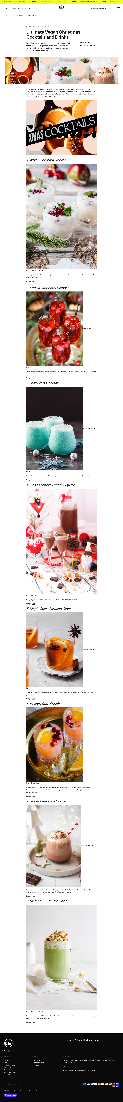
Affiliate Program (9, 1065)
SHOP (5, 8)
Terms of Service (9, 1070)
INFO (34, 8)
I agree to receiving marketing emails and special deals (80, 1070)
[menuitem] (7, 8)
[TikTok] (14, 1051)
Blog (5, 1062)
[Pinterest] (88, 45)
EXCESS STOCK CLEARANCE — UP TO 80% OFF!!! (29, 2)
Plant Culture (12, 15)
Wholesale (7, 1067)
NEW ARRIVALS (15, 8)
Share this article (86, 42)
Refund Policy (8, 1075)
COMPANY (7, 1057)
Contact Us (36, 1060)
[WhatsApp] (91, 45)
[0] (117, 8)
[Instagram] (10, 1051)
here (33, 281)
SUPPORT (36, 1057)
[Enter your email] (117, 1067)
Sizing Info (36, 1065)
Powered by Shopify (34, 1090)
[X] (85, 45)
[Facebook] (81, 45)
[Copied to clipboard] (94, 45)
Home (5, 15)
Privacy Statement (10, 1072)
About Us (7, 1060)
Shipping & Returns (39, 1062)
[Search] (114, 8)
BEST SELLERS (26, 8)
